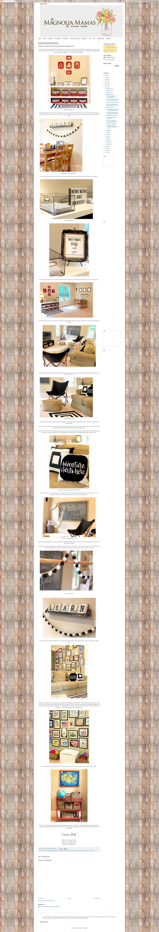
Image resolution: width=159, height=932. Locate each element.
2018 (106, 87)
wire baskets (67, 109)
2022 (106, 79)
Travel (90, 38)
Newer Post (41, 898)
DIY (94, 38)
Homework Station (95, 50)
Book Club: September (111, 123)
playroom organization (71, 850)
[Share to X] (63, 849)
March (107, 140)
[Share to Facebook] (65, 849)
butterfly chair (73, 538)
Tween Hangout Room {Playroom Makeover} (111, 121)
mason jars (74, 173)
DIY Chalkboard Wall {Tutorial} (110, 118)
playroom (48, 50)
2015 (106, 150)
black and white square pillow (65, 490)
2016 (106, 148)
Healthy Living (100, 38)
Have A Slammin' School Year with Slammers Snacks (112, 100)
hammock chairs (69, 494)
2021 (106, 81)
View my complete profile (109, 59)
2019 (106, 85)
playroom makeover (63, 850)
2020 (106, 83)
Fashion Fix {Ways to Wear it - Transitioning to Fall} (112, 110)
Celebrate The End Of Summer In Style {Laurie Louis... (112, 127)
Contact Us (50, 38)
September (108, 94)
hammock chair (65, 538)
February (108, 142)
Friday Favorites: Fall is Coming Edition (111, 97)
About (44, 38)
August (108, 130)
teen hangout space (81, 850)
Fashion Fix (65, 38)
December (108, 88)
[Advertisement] (111, 193)
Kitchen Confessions (75, 38)
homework (44, 850)
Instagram (108, 38)
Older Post (97, 898)
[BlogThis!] (61, 849)
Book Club (84, 38)
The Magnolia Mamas (110, 57)
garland (63, 173)
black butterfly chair (69, 418)
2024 (106, 75)
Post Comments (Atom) (49, 900)
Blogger (85, 928)
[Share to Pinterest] (66, 849)
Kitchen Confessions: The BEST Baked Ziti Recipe (112, 105)
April (107, 138)
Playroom (56, 850)
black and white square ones (71, 431)
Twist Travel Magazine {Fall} (112, 102)
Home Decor (58, 38)
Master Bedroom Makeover (112, 115)
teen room (87, 850)
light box (72, 109)
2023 (106, 77)
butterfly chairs (93, 373)
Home (39, 38)
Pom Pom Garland (69, 593)
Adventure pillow (76, 490)
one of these (52, 493)
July (107, 132)
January (108, 144)
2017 (106, 146)
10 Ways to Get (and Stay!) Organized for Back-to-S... (112, 113)
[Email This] (60, 849)
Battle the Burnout (110, 107)
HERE (70, 423)
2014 (106, 152)
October (108, 92)
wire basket (68, 173)
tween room (92, 850)
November (108, 90)
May (107, 136)
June (107, 134)
